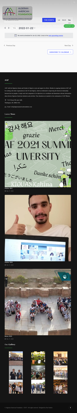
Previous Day (10, 45)
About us (19, 26)
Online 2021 (9, 188)
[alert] (39, 35)
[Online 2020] (38, 228)
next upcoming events (56, 35)
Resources (57, 26)
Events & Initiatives (38, 26)
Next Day (68, 45)
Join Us (26, 26)
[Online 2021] (38, 154)
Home (12, 26)
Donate (49, 26)
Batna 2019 (8, 336)
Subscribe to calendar (59, 52)
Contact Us (69, 26)
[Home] (17, 13)
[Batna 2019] (38, 302)
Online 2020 (9, 262)
